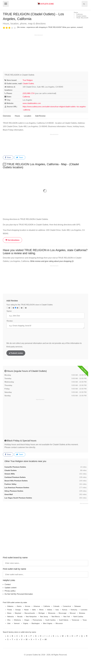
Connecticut (67, 606)
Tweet (20, 157)
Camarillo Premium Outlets (15, 467)
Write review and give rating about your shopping (51, 261)
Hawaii (26, 610)
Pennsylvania (37, 620)
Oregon (26, 620)
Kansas (64, 610)
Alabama (10, 606)
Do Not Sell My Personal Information (19, 594)
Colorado (56, 606)
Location (27, 116)
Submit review (17, 353)
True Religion (28, 80)
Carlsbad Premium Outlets (15, 477)
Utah (8, 623)
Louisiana (84, 610)
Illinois (41, 610)
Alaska (19, 606)
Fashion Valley (10, 484)
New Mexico (56, 616)
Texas (85, 620)
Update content (10, 588)
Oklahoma (17, 620)
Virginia (25, 623)
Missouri (73, 613)
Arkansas (37, 606)
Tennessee (75, 620)
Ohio (8, 620)
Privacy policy (10, 591)
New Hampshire (31, 616)
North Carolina (78, 616)
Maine (9, 613)
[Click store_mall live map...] (45, 191)
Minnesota (51, 613)
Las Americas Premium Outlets (17, 487)
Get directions (13, 240)
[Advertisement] (23, 52)
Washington (36, 623)
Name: (9, 311)
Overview (7, 116)
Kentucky (74, 610)
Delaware (77, 606)
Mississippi (62, 613)
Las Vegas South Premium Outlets (18, 498)
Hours (17, 116)
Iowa (57, 610)
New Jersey (44, 616)
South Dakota (63, 620)
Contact (8, 584)
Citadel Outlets (28, 83)
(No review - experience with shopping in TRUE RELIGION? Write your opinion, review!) (50, 27)
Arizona (27, 606)
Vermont (17, 623)
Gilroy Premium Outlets (14, 491)
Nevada (19, 616)
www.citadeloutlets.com (32, 103)
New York (66, 616)
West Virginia (47, 623)
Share (8, 157)
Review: (10, 321)
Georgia (18, 610)
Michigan (42, 613)
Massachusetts (30, 613)
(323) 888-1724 (28, 93)
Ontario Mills (10, 474)
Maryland (18, 613)
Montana (82, 613)
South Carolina (50, 620)
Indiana (49, 610)
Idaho (34, 610)
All (45, 639)
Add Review (40, 116)
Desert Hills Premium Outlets (16, 481)
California (26, 97)
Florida (9, 610)
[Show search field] (84, 4)
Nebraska (10, 616)
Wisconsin (59, 623)
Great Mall (9, 494)
